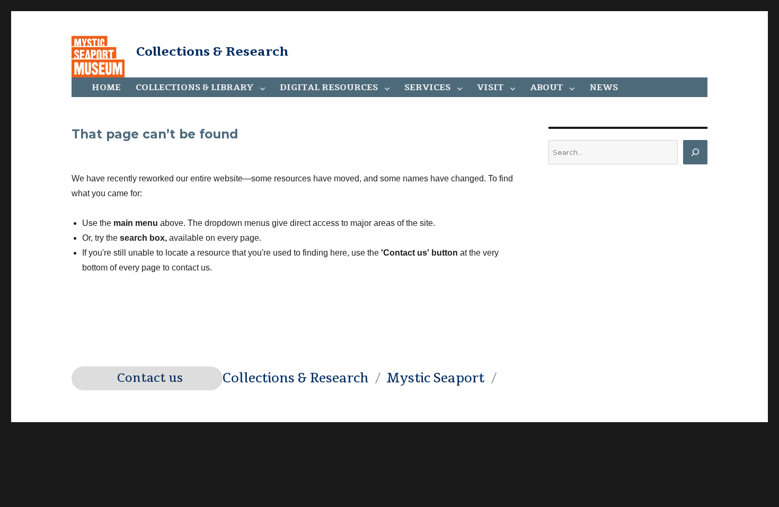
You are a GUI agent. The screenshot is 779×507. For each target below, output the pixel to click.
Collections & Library (194, 87)
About (546, 87)
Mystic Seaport (435, 378)
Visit (490, 87)
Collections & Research (212, 51)
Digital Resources (329, 87)
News (603, 87)
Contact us (150, 378)
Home (106, 87)
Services (427, 87)
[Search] (695, 152)
